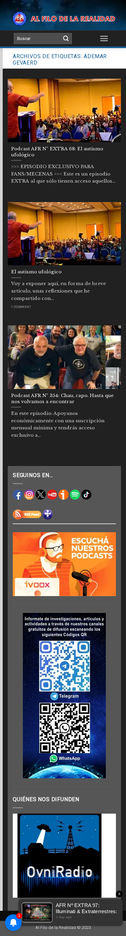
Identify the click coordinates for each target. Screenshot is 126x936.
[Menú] (104, 38)
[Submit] (66, 38)
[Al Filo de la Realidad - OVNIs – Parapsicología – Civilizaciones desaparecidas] (63, 18)
